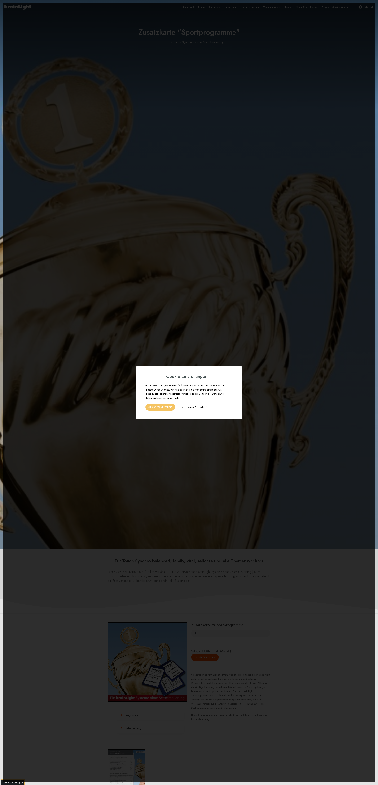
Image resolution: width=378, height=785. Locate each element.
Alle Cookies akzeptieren (160, 407)
